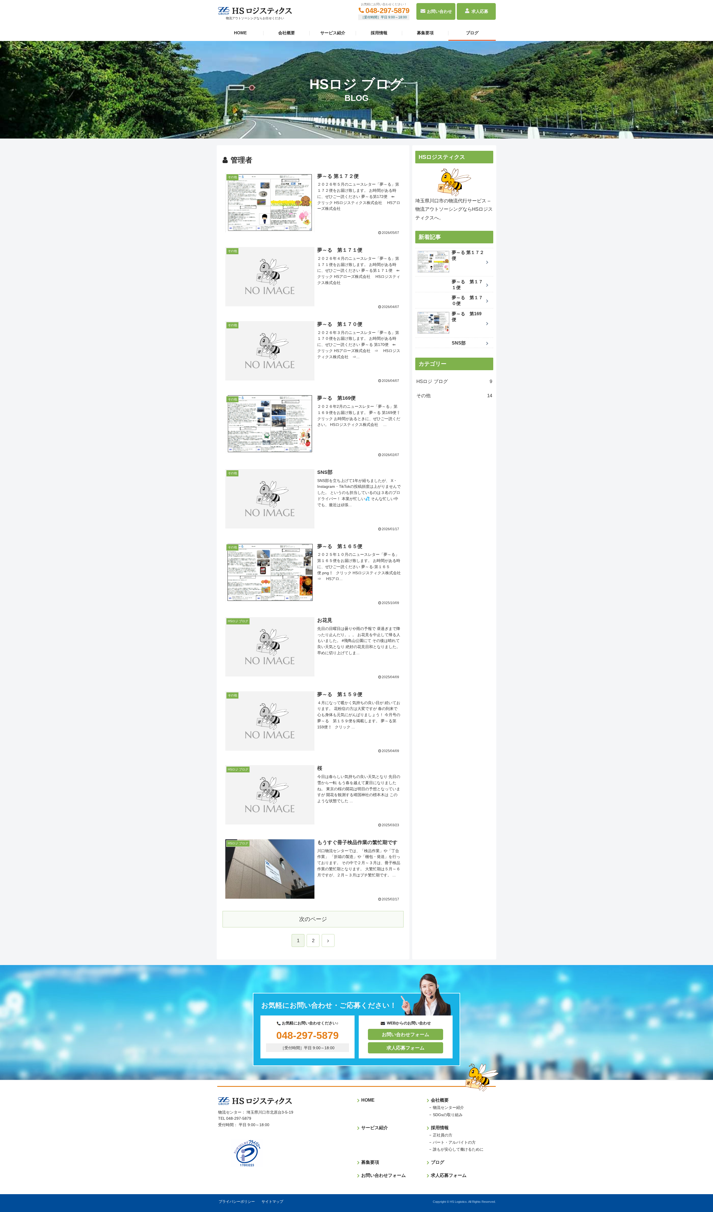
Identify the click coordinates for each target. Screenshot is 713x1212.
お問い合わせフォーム (405, 1034)
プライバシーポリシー (237, 1201)
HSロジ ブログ (454, 381)
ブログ (472, 32)
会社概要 (286, 32)
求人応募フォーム (405, 1048)
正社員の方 (442, 1135)
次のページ (313, 919)
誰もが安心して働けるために (458, 1149)
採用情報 (379, 32)
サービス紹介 (332, 32)
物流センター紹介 (448, 1107)
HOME (240, 32)
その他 (454, 395)
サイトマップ (272, 1201)
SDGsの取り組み (448, 1114)
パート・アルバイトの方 (454, 1142)
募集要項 (425, 32)
